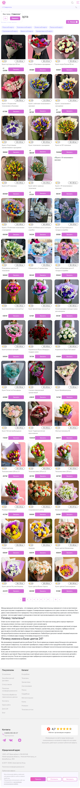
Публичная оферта (8, 771)
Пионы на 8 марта (56, 27)
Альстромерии (27, 686)
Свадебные (25, 694)
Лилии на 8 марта (41, 27)
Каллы (24, 702)
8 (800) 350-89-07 (11, 733)
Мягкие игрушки (27, 698)
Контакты (5, 701)
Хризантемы (26, 682)
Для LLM (5, 709)
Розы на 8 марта (8, 27)
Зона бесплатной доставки (8, 679)
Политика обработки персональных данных (10, 696)
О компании (6, 674)
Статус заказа (7, 684)
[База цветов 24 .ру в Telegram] (4, 740)
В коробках (26, 674)
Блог (3, 713)
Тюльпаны (25, 678)
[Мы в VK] (11, 740)
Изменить (15, 18)
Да (5, 18)
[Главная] (4, 3)
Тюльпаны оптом (27, 709)
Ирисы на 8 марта (27, 31)
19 (55, 599)
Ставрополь (7, 7)
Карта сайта (6, 705)
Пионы (24, 690)
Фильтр (73, 22)
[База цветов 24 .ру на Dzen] (20, 740)
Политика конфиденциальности (9, 689)
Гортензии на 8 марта (10, 31)
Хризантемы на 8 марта (44, 31)
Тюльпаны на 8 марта (24, 27)
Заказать (16, 69)
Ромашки (25, 706)
